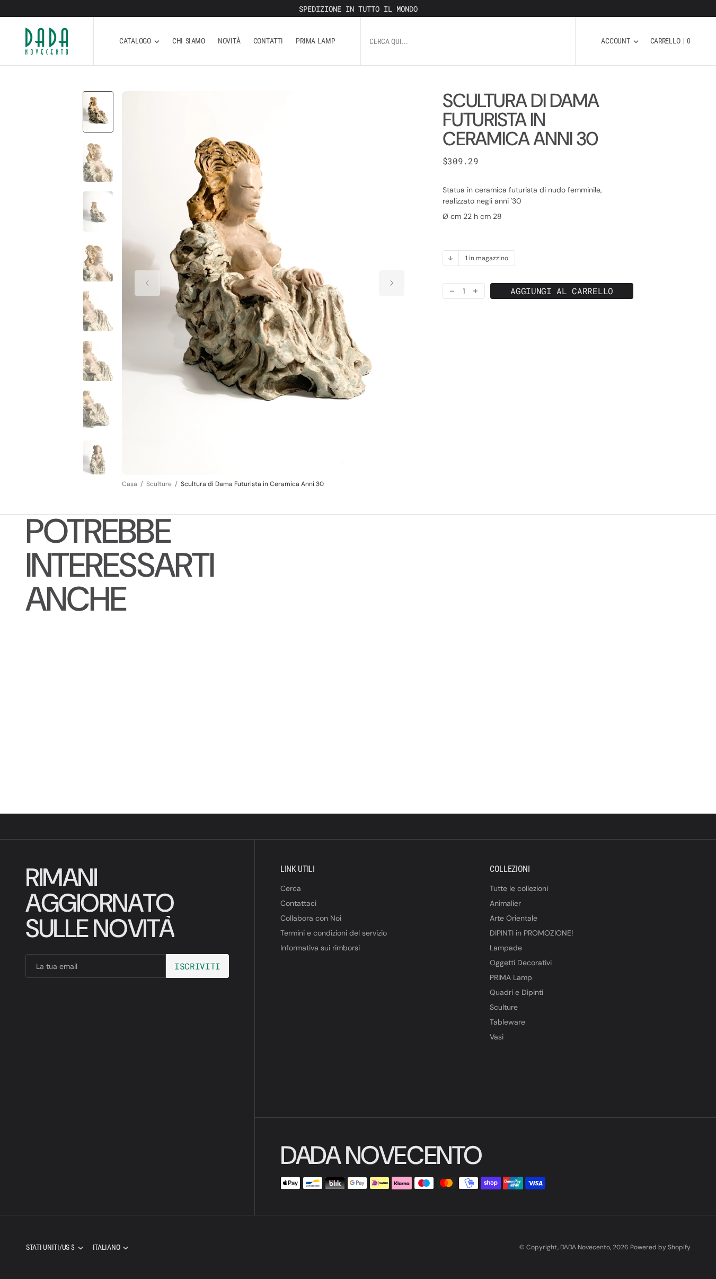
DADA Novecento (585, 1247)
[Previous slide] (147, 283)
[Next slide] (391, 283)
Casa (129, 484)
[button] (619, 41)
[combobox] (468, 41)
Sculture (159, 484)
